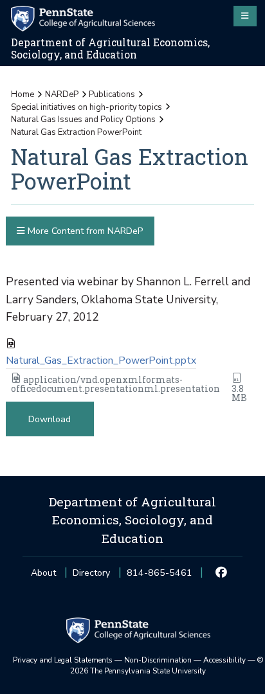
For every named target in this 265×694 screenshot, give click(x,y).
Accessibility (224, 660)
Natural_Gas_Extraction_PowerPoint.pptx (101, 360)
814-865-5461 (159, 577)
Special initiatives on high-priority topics (86, 107)
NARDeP (61, 94)
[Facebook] (221, 573)
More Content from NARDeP (84, 231)
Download (49, 419)
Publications (112, 94)
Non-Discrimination (158, 660)
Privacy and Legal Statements (63, 660)
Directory (91, 573)
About (43, 573)
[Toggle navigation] (245, 16)
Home (22, 94)
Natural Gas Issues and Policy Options (83, 119)
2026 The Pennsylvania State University (167, 666)
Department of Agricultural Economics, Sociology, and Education (110, 48)
